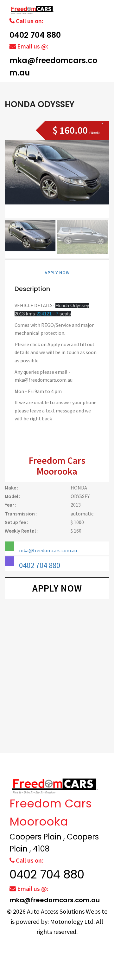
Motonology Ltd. (72, 921)
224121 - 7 (47, 313)
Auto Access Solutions (56, 911)
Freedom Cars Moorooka (57, 465)
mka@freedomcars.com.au (48, 550)
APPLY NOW (57, 272)
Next (101, 188)
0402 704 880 (35, 35)
